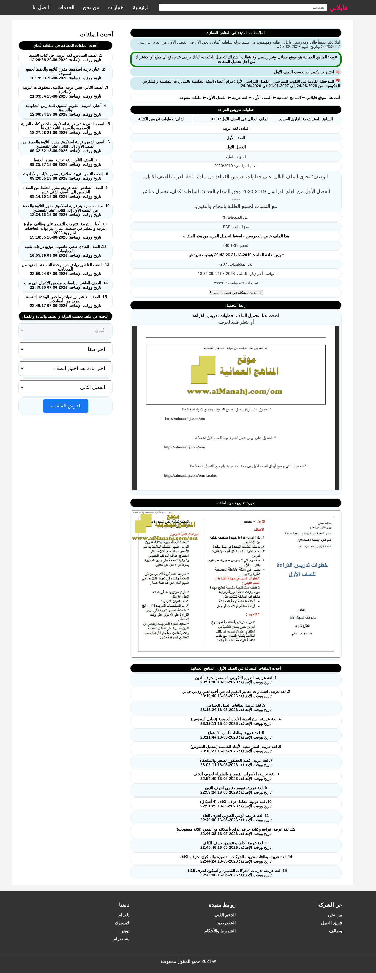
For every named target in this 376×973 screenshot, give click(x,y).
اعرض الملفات (65, 406)
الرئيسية (141, 7)
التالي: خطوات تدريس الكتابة (161, 119)
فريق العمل (331, 922)
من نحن (91, 7)
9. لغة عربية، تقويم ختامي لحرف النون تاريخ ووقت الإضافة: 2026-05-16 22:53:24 (236, 790)
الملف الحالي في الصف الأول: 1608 (239, 119)
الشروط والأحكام (220, 930)
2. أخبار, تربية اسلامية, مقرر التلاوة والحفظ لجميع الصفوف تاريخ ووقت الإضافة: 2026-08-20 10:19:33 (65, 73)
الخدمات (66, 7)
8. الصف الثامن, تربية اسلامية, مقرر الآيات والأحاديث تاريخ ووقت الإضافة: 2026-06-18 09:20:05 (65, 176)
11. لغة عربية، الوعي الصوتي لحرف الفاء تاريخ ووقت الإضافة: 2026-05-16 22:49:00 (236, 817)
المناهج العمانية (289, 97)
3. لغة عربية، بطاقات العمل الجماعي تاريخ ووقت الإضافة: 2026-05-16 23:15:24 (236, 707)
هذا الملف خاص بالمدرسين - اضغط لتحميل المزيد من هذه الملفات (236, 236)
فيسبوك (122, 922)
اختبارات (116, 7)
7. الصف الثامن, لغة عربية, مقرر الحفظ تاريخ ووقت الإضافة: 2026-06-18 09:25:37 (65, 162)
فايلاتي (338, 7)
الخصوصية (226, 922)
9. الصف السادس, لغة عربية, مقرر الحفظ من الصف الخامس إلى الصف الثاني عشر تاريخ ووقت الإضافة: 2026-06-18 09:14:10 (65, 192)
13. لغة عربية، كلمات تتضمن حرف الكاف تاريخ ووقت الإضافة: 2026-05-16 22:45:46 (236, 845)
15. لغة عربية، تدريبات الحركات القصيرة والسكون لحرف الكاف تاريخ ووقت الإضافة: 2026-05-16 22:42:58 (236, 872)
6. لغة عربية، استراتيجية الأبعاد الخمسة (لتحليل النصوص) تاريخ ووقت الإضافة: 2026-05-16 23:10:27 (235, 748)
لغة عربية (239, 97)
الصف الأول (262, 97)
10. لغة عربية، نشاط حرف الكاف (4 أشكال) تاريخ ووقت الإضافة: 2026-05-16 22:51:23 (236, 803)
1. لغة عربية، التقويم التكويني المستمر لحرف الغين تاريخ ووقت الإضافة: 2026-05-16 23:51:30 (236, 679)
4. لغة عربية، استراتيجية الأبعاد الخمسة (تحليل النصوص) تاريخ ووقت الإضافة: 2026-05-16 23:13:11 (236, 721)
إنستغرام (121, 938)
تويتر (125, 930)
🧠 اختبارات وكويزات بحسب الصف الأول (307, 72)
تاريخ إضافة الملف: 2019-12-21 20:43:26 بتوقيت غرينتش (236, 255)
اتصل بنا (40, 7)
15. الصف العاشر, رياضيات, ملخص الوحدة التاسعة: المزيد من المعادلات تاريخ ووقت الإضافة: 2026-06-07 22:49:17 (65, 301)
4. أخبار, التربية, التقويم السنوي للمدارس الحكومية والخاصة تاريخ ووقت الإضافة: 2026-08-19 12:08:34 (65, 110)
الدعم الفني (225, 914)
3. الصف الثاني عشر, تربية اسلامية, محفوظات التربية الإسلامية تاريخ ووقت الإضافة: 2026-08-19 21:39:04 (65, 91)
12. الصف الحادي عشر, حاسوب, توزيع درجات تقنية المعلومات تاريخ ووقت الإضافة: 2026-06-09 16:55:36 (66, 251)
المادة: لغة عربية (236, 128)
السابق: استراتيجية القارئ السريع (306, 119)
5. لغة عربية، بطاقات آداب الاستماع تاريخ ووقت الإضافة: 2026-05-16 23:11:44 (236, 735)
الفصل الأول (217, 97)
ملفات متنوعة (190, 97)
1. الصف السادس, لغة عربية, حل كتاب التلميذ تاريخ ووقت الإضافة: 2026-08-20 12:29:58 (65, 57)
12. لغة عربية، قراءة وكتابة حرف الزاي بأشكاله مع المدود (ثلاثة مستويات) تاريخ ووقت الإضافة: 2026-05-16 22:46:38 (236, 831)
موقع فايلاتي (316, 97)
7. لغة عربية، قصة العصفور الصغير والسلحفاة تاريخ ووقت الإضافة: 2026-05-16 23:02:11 (236, 762)
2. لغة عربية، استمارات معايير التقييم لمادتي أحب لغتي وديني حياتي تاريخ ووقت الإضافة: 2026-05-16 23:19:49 (236, 693)
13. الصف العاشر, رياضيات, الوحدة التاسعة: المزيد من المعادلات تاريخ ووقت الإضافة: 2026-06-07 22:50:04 (65, 269)
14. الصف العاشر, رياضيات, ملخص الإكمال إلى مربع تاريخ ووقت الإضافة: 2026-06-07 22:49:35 (66, 285)
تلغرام (123, 914)
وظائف (335, 930)
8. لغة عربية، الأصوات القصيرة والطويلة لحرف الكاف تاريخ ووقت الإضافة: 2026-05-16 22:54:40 (236, 776)
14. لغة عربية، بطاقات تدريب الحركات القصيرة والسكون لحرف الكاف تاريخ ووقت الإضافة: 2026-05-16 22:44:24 (236, 859)
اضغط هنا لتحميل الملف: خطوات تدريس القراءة (236, 315)
